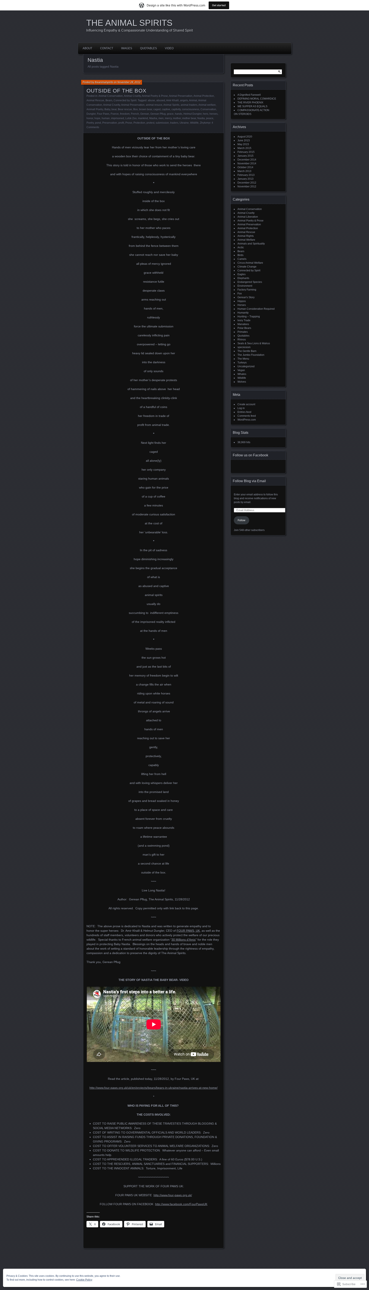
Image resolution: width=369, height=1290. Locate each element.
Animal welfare (207, 104)
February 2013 (246, 175)
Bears (108, 100)
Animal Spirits (171, 104)
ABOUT (87, 48)
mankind (143, 118)
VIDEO (169, 48)
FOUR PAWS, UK (188, 930)
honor (89, 118)
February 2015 (246, 151)
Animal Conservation (110, 95)
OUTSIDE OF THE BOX (116, 91)
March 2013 (244, 171)
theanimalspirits (104, 82)
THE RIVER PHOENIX (250, 102)
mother (177, 118)
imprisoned (117, 118)
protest (150, 122)
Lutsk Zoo (131, 118)
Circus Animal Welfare (250, 262)
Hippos (241, 301)
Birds (240, 255)
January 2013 (245, 178)
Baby (107, 109)
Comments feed (246, 415)
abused (160, 100)
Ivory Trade (243, 320)
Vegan (241, 370)
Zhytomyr (205, 122)
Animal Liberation (247, 216)
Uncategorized (246, 366)
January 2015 (245, 155)
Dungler (91, 113)
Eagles (241, 274)
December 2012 (246, 182)
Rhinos (241, 339)
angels (184, 100)
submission (162, 122)
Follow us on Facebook (250, 455)
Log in (241, 408)
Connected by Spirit (125, 100)
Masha (153, 118)
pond (98, 122)
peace (209, 118)
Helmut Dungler (192, 113)
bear (114, 109)
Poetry (90, 122)
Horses (241, 305)
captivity (176, 109)
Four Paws (103, 113)
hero (205, 113)
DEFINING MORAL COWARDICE (256, 98)
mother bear (189, 118)
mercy (168, 118)
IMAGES (126, 48)
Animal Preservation (180, 95)
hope (97, 118)
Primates (242, 331)
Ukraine (184, 122)
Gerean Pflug (158, 113)
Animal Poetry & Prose (155, 95)
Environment (244, 285)
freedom (125, 113)
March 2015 (244, 148)
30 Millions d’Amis (183, 939)
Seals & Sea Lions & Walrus (253, 343)
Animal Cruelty (132, 95)
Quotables (243, 335)
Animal (193, 100)
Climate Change (246, 266)
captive (166, 109)
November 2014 (246, 163)
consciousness (190, 109)
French (135, 113)
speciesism (243, 347)
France (115, 113)
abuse (151, 100)
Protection (139, 122)
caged (157, 109)
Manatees (243, 324)
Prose (128, 122)
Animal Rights (245, 235)
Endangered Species (249, 282)
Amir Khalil (172, 100)
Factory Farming (246, 289)
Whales (241, 374)
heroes (213, 113)
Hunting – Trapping (248, 316)
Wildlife (194, 122)
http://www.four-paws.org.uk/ (173, 1195)
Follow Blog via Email (249, 481)
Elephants (243, 278)
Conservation (208, 109)
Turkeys (242, 362)
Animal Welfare (246, 239)
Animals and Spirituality (251, 243)
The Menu (243, 358)
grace (170, 113)
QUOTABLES (148, 48)
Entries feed (244, 412)
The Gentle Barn (246, 351)
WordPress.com (246, 419)
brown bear (145, 109)
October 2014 (245, 167)
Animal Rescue (95, 100)
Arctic (240, 247)
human (106, 118)
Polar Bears (244, 328)
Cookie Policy (84, 1279)
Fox (239, 293)
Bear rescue (125, 109)
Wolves (241, 381)
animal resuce (154, 104)
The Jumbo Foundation (250, 354)
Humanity (243, 312)
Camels (241, 258)
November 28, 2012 (129, 82)
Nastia (201, 118)
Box (135, 109)
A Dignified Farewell (249, 94)
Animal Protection (203, 95)
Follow (241, 520)
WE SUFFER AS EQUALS (252, 106)
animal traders (189, 104)
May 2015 (243, 144)
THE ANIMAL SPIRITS (129, 22)
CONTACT (106, 48)
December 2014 (246, 159)
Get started (219, 5)
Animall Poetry (94, 109)
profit (121, 122)
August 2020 (244, 136)
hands (178, 113)
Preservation (109, 122)
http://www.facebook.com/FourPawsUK (181, 1204)
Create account (246, 404)
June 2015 (243, 140)
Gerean (144, 113)
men (161, 118)
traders (174, 122)
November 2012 (246, 186)
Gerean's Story (246, 297)
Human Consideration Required (256, 308)
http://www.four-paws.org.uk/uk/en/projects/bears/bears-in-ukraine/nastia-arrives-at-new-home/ (153, 1087)
